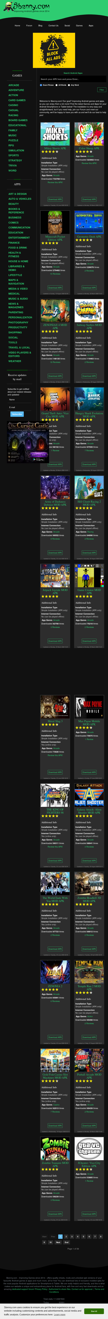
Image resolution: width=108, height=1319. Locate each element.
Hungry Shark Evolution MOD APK (89, 414)
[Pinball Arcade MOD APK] (89, 1059)
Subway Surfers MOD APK (89, 326)
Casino (56, 1104)
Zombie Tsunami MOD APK (55, 1164)
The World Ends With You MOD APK (55, 899)
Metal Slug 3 (55, 721)
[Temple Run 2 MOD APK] (89, 971)
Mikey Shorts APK (55, 148)
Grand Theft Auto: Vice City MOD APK (55, 414)
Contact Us (53, 25)
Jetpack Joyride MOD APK (55, 591)
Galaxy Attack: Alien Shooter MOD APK (89, 811)
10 (50, 1242)
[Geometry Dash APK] (89, 222)
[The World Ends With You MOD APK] (55, 883)
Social (67, 25)
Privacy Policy (41, 1289)
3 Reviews (55, 627)
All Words (62, 85)
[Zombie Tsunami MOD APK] (55, 1148)
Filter (102, 89)
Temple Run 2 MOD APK (89, 987)
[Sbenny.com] (26, 6)
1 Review (55, 450)
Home (17, 25)
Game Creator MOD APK (89, 591)
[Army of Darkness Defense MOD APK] (55, 487)
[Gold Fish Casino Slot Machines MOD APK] (55, 1059)
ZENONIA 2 (55, 986)
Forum (29, 25)
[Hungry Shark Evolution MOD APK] (89, 398)
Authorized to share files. (60, 1289)
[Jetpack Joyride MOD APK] (55, 575)
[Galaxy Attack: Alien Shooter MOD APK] (89, 794)
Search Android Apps (73, 73)
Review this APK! (55, 182)
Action (90, 1016)
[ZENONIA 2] (55, 971)
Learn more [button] (59, 1314)
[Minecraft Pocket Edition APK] (55, 222)
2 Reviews (89, 270)
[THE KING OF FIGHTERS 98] (55, 794)
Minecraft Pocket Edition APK (55, 238)
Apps (91, 25)
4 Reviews (89, 846)
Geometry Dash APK (89, 236)
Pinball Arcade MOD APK (89, 1076)
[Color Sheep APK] (89, 133)
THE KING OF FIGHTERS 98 (55, 811)
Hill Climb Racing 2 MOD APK (89, 503)
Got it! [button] (94, 1311)
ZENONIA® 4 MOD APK (55, 326)
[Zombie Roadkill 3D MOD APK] (89, 883)
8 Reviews (55, 538)
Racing (90, 531)
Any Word (75, 85)
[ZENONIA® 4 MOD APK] (55, 310)
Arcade (56, 175)
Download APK (55, 199)
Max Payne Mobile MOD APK (89, 722)
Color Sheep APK (89, 148)
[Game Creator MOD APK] (89, 575)
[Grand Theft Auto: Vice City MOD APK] (55, 398)
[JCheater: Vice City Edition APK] (89, 1148)
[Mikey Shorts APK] (55, 133)
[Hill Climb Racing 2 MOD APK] (89, 487)
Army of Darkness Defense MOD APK (55, 503)
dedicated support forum (23, 1289)
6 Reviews (55, 1001)
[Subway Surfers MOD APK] (89, 310)
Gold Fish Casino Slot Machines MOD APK (55, 1076)
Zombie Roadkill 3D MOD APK (89, 899)
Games (79, 25)
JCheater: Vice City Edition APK (89, 1164)
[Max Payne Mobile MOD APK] (89, 706)
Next (58, 1242)
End (66, 1242)
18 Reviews (55, 362)
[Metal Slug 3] (55, 706)
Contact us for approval (82, 1289)
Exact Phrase (48, 85)
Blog (40, 25)
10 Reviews (55, 273)
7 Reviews (89, 450)
